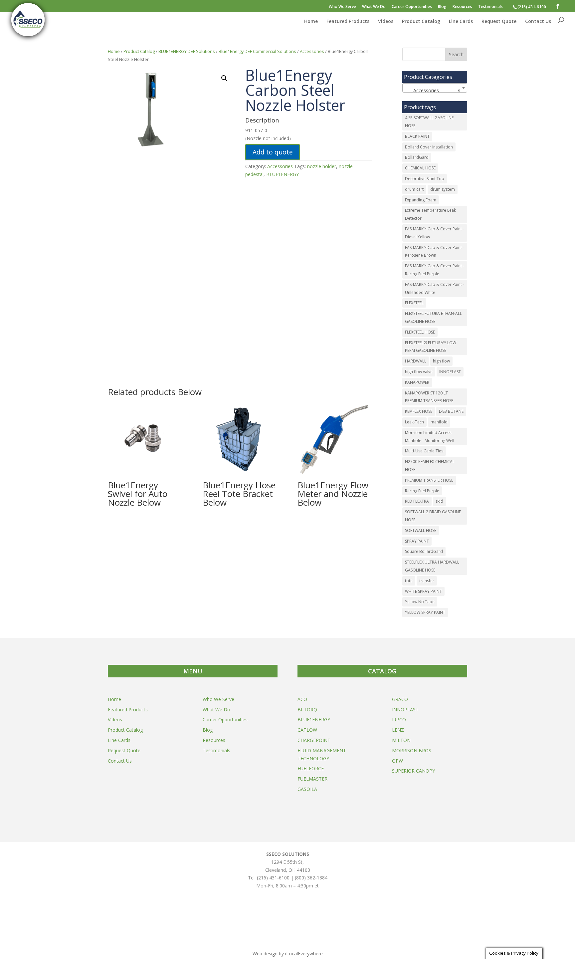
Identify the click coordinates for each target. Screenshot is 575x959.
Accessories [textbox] (432, 90)
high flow (441, 361)
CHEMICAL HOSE (420, 168)
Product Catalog (421, 21)
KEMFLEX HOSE (418, 411)
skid (439, 501)
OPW (397, 761)
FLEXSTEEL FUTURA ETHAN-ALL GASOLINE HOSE (433, 317)
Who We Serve (342, 7)
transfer (426, 581)
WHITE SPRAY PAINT (423, 591)
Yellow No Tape (420, 601)
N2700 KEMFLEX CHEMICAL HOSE (430, 465)
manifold (439, 422)
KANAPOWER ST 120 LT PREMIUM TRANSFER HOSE (429, 397)
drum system (442, 189)
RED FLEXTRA (417, 501)
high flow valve (419, 371)
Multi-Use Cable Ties (424, 451)
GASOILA (307, 789)
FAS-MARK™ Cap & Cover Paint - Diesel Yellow (434, 233)
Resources (462, 7)
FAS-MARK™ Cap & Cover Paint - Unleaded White (434, 288)
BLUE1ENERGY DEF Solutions (186, 51)
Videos (385, 21)
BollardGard (417, 157)
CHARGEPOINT (313, 740)
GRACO (400, 699)
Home (311, 21)
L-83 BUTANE (451, 411)
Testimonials (490, 7)
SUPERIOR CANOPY (413, 771)
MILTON (401, 740)
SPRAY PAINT (417, 541)
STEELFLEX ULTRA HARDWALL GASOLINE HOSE (432, 566)
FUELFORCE (310, 768)
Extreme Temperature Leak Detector (430, 214)
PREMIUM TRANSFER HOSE (429, 480)
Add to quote (273, 151)
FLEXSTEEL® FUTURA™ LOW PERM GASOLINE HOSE (430, 347)
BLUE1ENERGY (282, 174)
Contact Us (538, 21)
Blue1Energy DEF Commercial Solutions (257, 51)
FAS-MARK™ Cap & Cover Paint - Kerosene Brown (434, 251)
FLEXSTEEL (414, 303)
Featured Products (347, 21)
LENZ (398, 730)
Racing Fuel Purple (422, 491)
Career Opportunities (412, 7)
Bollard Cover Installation (429, 147)
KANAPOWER (417, 382)
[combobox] (434, 88)
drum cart (414, 189)
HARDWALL (415, 361)
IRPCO (399, 719)
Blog (442, 7)
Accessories (312, 51)
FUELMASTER (312, 779)
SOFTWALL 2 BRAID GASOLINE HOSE (433, 516)
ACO (302, 699)
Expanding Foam (420, 200)
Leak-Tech (414, 422)
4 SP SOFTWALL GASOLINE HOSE (429, 121)
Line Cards (461, 21)
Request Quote (498, 21)
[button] (224, 78)
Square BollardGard (424, 551)
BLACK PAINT (417, 136)
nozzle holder (321, 166)
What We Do (374, 7)
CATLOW (307, 730)
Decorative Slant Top (424, 178)
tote (409, 581)
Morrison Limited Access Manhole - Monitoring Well (429, 436)
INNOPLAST (450, 371)
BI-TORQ (307, 709)
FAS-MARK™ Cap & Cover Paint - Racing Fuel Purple (434, 270)
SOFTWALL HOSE (420, 530)
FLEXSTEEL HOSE (420, 332)
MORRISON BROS (411, 750)
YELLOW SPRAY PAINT (425, 612)
